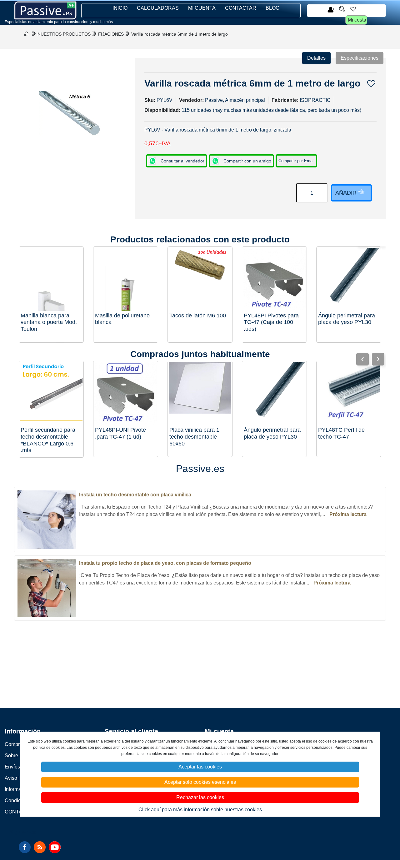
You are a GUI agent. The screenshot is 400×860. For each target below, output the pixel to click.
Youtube (55, 847)
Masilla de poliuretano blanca (122, 319)
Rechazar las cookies (200, 797)
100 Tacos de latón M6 (197, 315)
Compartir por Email (296, 160)
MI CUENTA (202, 8)
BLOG (272, 8)
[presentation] (378, 359)
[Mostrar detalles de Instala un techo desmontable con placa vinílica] (47, 519)
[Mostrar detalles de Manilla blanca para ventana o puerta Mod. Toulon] (51, 279)
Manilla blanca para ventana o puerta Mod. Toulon (49, 322)
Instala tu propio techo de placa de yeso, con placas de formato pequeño (165, 563)
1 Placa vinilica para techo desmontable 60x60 (194, 436)
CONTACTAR (240, 8)
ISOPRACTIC (315, 100)
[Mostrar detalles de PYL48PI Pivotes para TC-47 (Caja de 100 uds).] (274, 279)
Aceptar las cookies (200, 766)
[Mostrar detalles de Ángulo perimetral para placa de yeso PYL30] (349, 279)
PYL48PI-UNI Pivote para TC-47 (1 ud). (120, 433)
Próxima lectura (348, 514)
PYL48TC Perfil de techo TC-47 (341, 433)
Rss (40, 847)
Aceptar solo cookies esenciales (200, 782)
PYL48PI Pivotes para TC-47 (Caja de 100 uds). (271, 322)
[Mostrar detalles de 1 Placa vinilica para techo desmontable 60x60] (200, 393)
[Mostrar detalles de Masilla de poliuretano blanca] (125, 279)
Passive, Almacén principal (235, 100)
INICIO (120, 8)
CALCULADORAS (158, 8)
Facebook (25, 847)
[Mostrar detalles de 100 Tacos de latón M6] (200, 279)
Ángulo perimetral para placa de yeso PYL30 (346, 319)
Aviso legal (17, 778)
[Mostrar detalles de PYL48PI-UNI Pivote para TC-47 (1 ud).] (125, 393)
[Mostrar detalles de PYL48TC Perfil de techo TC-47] (349, 393)
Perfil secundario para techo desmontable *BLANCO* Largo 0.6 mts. (48, 440)
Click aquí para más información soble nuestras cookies (200, 809)
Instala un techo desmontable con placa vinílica (135, 494)
